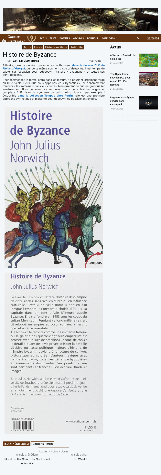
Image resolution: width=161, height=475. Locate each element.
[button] (139, 38)
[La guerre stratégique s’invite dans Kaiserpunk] (148, 102)
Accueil (43, 451)
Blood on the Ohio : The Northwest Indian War (27, 461)
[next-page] (146, 118)
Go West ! (80, 459)
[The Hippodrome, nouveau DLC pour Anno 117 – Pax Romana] (148, 79)
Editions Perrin (43, 444)
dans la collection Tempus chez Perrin (45, 95)
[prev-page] (122, 118)
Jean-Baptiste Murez (25, 60)
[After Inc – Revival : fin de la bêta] (148, 60)
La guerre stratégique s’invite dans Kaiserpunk (122, 101)
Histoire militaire (56, 47)
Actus (27, 47)
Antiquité (76, 47)
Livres (38, 47)
